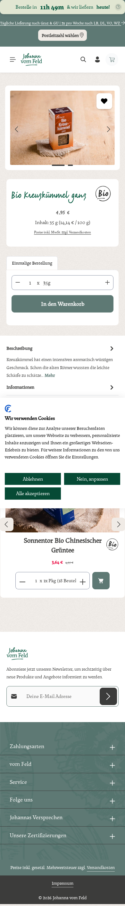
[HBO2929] (62, 128)
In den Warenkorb (62, 303)
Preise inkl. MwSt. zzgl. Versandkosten (62, 232)
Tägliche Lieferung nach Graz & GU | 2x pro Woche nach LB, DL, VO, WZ (60, 23)
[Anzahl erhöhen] (108, 282)
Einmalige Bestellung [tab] (32, 263)
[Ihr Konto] (97, 59)
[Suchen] (83, 59)
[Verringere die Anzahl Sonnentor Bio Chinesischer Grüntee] (22, 580)
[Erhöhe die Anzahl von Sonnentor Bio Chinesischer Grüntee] (83, 580)
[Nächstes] (108, 129)
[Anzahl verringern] (18, 282)
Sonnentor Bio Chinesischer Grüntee (63, 545)
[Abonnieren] (108, 696)
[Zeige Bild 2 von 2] (70, 165)
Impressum (62, 883)
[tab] (60, 361)
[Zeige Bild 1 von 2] (58, 165)
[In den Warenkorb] (101, 580)
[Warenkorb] (111, 59)
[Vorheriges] (17, 129)
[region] (62, 129)
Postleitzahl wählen (61, 35)
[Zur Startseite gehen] (31, 59)
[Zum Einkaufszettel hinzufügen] (104, 101)
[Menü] (12, 59)
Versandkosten (101, 867)
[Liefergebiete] (118, 7)
